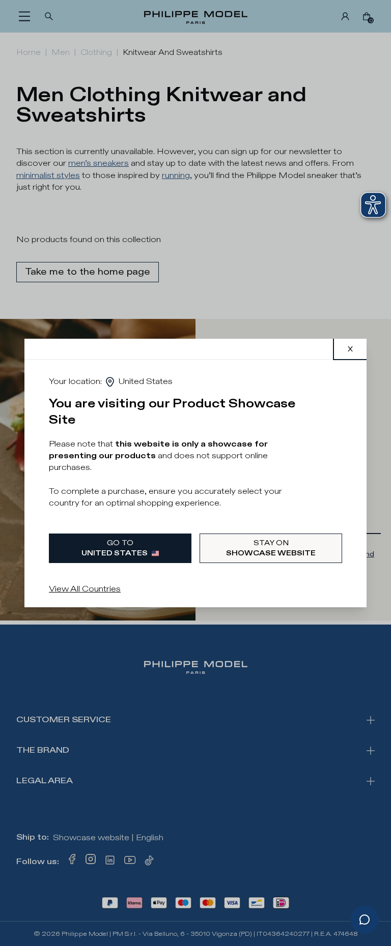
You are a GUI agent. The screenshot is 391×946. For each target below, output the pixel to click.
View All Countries (85, 589)
